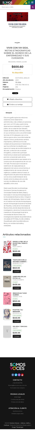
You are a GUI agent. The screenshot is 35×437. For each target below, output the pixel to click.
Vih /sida (18, 82)
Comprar (17, 254)
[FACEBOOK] (12, 374)
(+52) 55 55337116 (17, 383)
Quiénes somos (17, 411)
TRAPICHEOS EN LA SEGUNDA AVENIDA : (20, 260)
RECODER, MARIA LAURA (17, 62)
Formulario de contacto (17, 388)
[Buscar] (33, 7)
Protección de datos (17, 402)
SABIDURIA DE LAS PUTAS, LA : (19, 277)
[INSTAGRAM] (19, 374)
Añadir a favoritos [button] (15, 99)
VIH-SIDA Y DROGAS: (20, 326)
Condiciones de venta (17, 399)
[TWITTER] (16, 374)
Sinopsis (9, 113)
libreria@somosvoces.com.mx (17, 385)
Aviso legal (17, 397)
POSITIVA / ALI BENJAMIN (18, 310)
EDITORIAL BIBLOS (22, 78)
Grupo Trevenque (17, 427)
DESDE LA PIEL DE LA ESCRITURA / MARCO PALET (20, 243)
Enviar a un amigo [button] (16, 104)
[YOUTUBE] (22, 374)
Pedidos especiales (17, 413)
